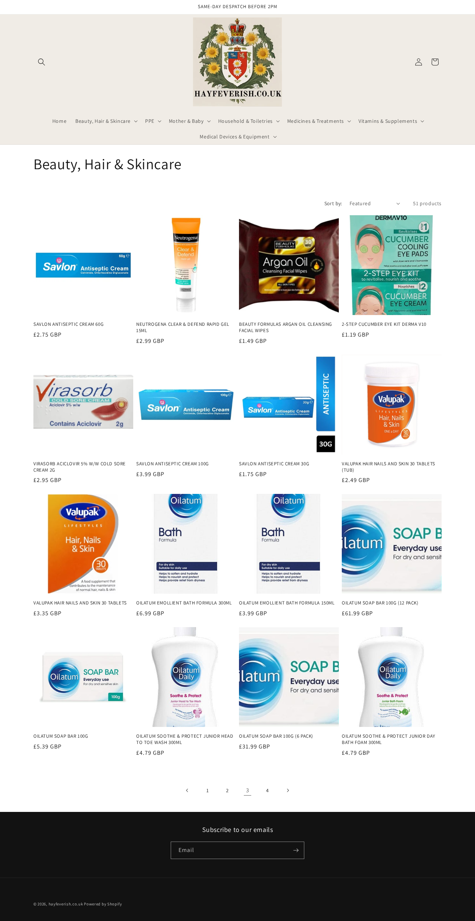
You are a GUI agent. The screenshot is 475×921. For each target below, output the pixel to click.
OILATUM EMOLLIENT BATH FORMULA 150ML (287, 603)
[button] (41, 62)
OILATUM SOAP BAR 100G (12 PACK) (380, 603)
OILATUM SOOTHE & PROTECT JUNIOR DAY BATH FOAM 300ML (388, 739)
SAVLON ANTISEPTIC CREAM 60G (68, 324)
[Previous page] (187, 790)
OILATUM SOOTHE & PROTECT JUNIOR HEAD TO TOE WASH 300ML (184, 739)
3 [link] (247, 790)
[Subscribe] (296, 850)
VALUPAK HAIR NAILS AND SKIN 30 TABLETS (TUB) (388, 467)
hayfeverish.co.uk (66, 904)
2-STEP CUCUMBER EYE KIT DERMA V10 (384, 324)
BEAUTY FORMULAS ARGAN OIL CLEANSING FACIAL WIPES (285, 327)
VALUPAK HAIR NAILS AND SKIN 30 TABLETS (80, 603)
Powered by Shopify (103, 904)
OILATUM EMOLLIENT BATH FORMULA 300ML (184, 603)
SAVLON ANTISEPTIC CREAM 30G (274, 464)
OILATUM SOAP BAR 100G (60, 736)
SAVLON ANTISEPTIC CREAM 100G (172, 464)
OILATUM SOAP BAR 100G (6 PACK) (276, 736)
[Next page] (287, 790)
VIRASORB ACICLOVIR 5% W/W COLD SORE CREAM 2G (79, 467)
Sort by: (333, 203)
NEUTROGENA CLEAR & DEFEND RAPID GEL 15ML (182, 327)
